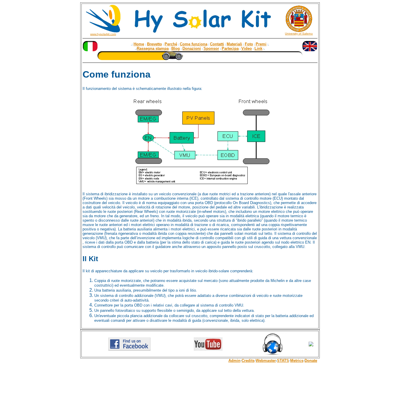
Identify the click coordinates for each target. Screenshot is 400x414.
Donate (311, 360)
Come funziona (193, 44)
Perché (171, 44)
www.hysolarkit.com (103, 34)
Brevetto (154, 44)
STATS (283, 360)
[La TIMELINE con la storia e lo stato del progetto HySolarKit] (200, 58)
